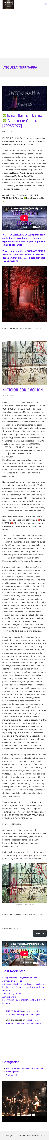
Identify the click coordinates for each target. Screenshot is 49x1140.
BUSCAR (40, 933)
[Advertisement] (24, 32)
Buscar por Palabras (11, 929)
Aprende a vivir (9, 997)
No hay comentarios (33, 328)
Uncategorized (18, 914)
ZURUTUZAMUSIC (14, 1011)
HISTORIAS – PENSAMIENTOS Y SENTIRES (25, 1068)
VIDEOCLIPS (17, 328)
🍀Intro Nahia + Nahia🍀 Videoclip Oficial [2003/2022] (22, 121)
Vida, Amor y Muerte (11, 993)
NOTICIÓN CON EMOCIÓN (22, 390)
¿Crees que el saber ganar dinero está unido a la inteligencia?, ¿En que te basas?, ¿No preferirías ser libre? (24, 987)
